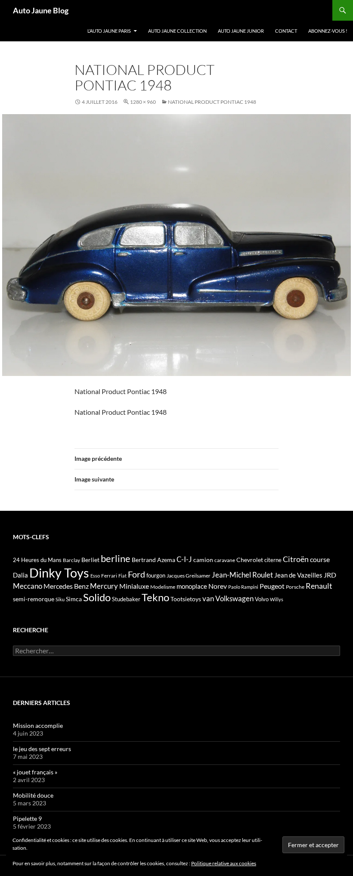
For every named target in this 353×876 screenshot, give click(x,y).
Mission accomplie (38, 725)
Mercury (104, 586)
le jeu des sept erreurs (42, 748)
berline (115, 558)
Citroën (296, 559)
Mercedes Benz (66, 586)
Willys (276, 599)
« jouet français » (35, 772)
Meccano (27, 585)
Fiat (122, 575)
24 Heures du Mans (37, 559)
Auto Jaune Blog (40, 10)
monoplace (191, 586)
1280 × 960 (143, 102)
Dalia (20, 575)
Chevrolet (249, 559)
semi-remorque (33, 599)
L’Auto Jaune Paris (109, 31)
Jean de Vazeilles (298, 575)
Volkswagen (234, 598)
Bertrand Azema (153, 559)
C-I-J (184, 559)
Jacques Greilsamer (189, 575)
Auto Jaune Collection (177, 31)
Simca (74, 599)
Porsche (295, 587)
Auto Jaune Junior (241, 31)
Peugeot (272, 586)
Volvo (262, 599)
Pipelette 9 (27, 818)
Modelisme (162, 587)
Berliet (90, 559)
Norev (217, 586)
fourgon (155, 575)
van (208, 598)
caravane (224, 560)
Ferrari (109, 575)
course (320, 559)
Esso (95, 575)
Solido (97, 597)
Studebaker (126, 599)
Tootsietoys (185, 599)
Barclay (71, 560)
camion (203, 559)
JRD (330, 575)
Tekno (155, 597)
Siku (60, 599)
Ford (136, 574)
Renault (319, 585)
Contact (286, 31)
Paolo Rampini (243, 587)
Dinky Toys (59, 572)
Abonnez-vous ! (327, 31)
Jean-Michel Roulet (242, 575)
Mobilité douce (33, 795)
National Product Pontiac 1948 (212, 102)
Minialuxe (134, 586)
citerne (273, 559)
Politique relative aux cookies (223, 863)
